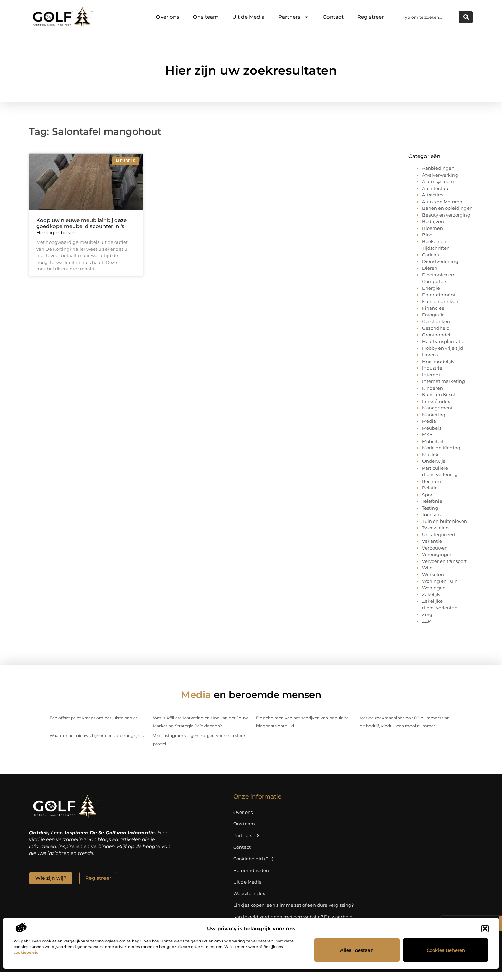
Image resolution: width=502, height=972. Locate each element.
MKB (427, 434)
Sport (428, 494)
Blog (427, 234)
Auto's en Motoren (442, 201)
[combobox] (429, 17)
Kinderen (432, 388)
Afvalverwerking (440, 175)
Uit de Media (248, 17)
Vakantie (432, 541)
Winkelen (433, 574)
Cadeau (431, 255)
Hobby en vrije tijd (442, 348)
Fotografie (433, 314)
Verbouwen (435, 548)
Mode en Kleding (441, 447)
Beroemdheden (251, 870)
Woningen (434, 588)
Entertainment (439, 294)
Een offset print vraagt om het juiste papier (93, 717)
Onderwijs (433, 461)
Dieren (429, 268)
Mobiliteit (433, 441)
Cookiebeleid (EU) (253, 858)
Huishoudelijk (438, 361)
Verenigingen (437, 554)
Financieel (434, 308)
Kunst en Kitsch (439, 394)
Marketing (433, 414)
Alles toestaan (357, 950)
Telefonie (432, 501)
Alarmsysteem (438, 181)
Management (437, 408)
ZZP (426, 621)
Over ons (167, 17)
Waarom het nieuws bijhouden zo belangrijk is (97, 735)
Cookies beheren (446, 950)
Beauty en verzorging (446, 215)
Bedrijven (433, 221)
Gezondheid (436, 328)
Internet (431, 374)
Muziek (430, 454)
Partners (289, 17)
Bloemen (432, 228)
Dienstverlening (440, 261)
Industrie (432, 368)
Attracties (432, 194)
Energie (431, 288)
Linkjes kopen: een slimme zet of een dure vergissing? (293, 905)
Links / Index (436, 401)
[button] (485, 928)
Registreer (370, 17)
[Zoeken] (466, 17)
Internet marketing (443, 381)
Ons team (206, 17)
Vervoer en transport (444, 561)
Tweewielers (435, 527)
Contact (333, 17)
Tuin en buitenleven (444, 521)
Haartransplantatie (443, 341)
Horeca (430, 354)
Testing (430, 508)
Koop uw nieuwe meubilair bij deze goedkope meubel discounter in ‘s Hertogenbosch (81, 226)
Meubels (431, 428)
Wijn (427, 567)
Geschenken (436, 321)
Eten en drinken (440, 301)
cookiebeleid (26, 952)
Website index (249, 893)
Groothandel (436, 334)
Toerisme (432, 514)
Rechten (431, 481)
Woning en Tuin (440, 581)
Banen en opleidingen (447, 208)
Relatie (430, 487)
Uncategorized (438, 534)
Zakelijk (431, 594)
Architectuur (436, 188)
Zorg (427, 614)
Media (429, 421)
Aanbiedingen (438, 168)
